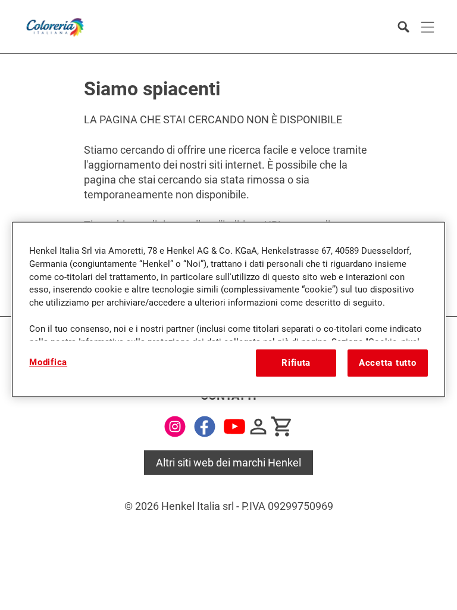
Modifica (48, 362)
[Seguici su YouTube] (234, 426)
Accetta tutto (388, 362)
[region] (228, 309)
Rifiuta (296, 362)
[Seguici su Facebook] (205, 426)
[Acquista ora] (282, 426)
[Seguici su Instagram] (175, 426)
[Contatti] (258, 426)
